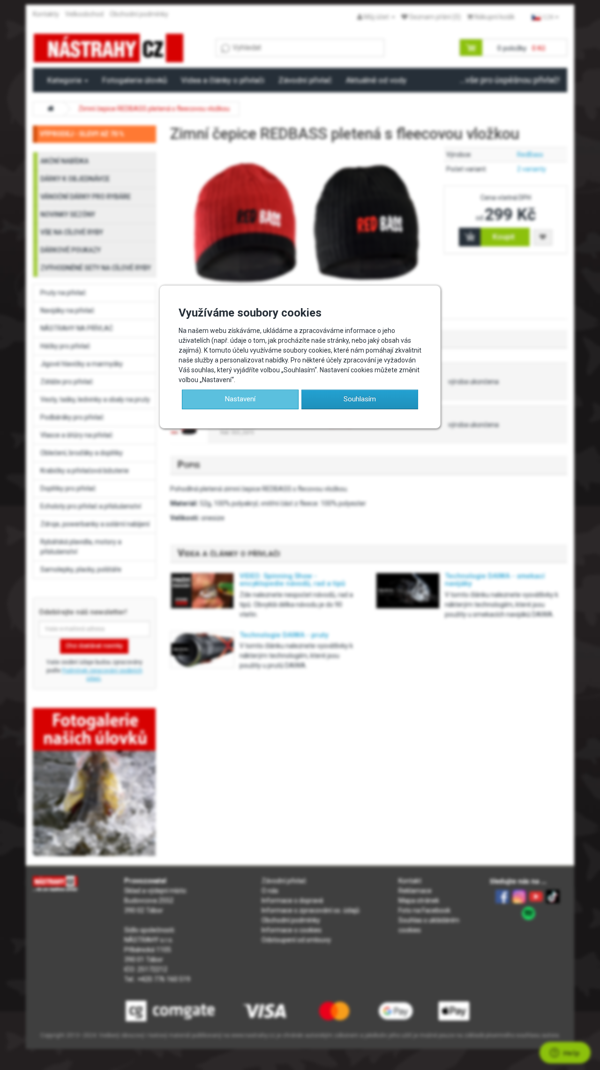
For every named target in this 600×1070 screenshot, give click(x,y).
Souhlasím (360, 399)
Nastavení (240, 399)
